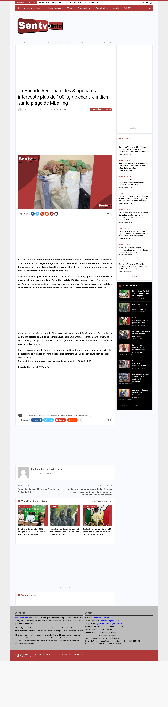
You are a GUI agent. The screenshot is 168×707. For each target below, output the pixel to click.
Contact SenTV (70, 3)
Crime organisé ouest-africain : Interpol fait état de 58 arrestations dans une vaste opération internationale (133, 198)
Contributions (102, 8)
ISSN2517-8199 (44, 3)
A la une (54, 506)
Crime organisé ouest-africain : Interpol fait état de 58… (141, 333)
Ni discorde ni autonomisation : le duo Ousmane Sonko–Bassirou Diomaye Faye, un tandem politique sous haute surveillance (90, 492)
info (117, 621)
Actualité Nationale (33, 8)
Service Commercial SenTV (88, 3)
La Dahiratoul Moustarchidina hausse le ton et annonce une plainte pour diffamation (134, 215)
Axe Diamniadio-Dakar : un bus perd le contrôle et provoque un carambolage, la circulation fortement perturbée (134, 248)
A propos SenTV (57, 3)
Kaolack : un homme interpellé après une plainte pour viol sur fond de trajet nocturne (134, 182)
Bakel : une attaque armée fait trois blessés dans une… (139, 307)
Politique (122, 259)
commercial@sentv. (108, 621)
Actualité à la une (97, 109)
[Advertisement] (111, 25)
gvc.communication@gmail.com (109, 624)
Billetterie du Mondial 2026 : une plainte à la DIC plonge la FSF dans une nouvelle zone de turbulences (134, 149)
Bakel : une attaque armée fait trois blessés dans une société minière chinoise (132, 165)
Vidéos (70, 8)
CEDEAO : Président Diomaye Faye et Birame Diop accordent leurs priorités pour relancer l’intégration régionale (133, 264)
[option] (134, 207)
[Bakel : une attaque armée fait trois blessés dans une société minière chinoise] (65, 515)
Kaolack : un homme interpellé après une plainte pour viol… (140, 320)
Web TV (127, 8)
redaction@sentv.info (102, 618)
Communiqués (84, 8)
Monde (116, 8)
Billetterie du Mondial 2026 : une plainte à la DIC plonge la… (140, 293)
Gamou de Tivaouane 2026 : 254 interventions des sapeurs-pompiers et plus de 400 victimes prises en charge (133, 231)
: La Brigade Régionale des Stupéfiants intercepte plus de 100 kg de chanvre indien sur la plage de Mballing (57, 415)
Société (109, 109)
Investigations (54, 8)
